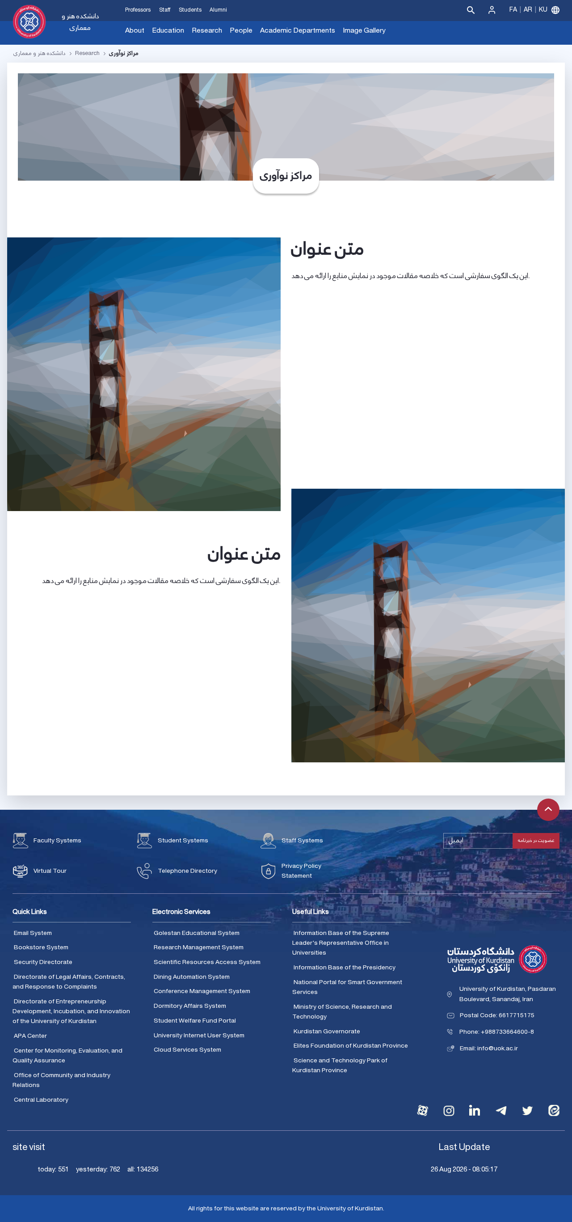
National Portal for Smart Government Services (347, 987)
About (134, 31)
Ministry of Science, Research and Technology (342, 1012)
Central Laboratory (41, 1100)
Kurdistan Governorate (327, 1031)
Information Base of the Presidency (344, 968)
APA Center (30, 1036)
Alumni (218, 10)
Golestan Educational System (197, 933)
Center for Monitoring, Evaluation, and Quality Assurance (67, 1056)
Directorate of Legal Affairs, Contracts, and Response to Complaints (69, 982)
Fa (513, 9)
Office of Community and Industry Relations (61, 1080)
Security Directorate (43, 962)
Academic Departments (297, 31)
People (241, 31)
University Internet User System (199, 1035)
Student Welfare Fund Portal (195, 1021)
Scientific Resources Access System (207, 962)
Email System (33, 933)
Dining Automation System (192, 977)
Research (207, 31)
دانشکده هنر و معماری (80, 22)
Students (190, 10)
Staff (164, 10)
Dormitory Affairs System (190, 1006)
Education (168, 31)
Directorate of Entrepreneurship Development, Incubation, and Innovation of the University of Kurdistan (71, 1012)
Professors (138, 10)
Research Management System (199, 947)
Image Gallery (364, 31)
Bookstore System (41, 947)
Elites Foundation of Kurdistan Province (351, 1046)
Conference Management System (202, 991)
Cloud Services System (187, 1050)
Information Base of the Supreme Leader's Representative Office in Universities (340, 943)
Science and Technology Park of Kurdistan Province (339, 1066)
